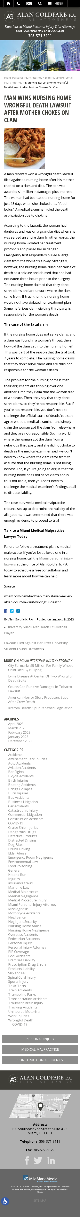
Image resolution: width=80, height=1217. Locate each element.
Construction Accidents (25, 819)
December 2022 (20, 741)
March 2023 (17, 728)
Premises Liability (21, 960)
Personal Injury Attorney (27, 947)
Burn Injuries (18, 793)
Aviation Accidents (22, 767)
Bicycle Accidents (21, 776)
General (14, 870)
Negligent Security (22, 921)
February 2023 (19, 732)
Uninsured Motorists (24, 1011)
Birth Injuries (18, 780)
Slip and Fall (17, 973)
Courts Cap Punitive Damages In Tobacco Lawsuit (40, 688)
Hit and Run (17, 874)
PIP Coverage (18, 951)
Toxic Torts (17, 986)
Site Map (40, 1200)
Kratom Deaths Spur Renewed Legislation (40, 708)
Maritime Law (18, 887)
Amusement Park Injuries (27, 759)
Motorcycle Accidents (24, 913)
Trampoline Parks (22, 994)
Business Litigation (23, 802)
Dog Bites (15, 844)
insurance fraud (20, 883)
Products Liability (21, 968)
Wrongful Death (20, 1020)
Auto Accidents (19, 763)
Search (40, 3)
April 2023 (16, 724)
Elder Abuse (17, 853)
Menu (59, 3)
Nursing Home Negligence (28, 930)
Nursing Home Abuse (24, 926)
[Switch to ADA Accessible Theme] (5, 1201)
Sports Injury (18, 981)
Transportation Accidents (27, 999)
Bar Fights (16, 771)
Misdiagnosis (18, 909)
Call (18, 3)
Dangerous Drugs (22, 832)
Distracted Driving (22, 840)
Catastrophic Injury (23, 810)
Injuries (14, 879)
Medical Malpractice (23, 891)
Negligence (17, 917)
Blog (47, 77)
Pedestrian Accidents (24, 938)
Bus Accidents (18, 797)
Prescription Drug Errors (27, 964)
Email (29, 3)
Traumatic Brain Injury (25, 1003)
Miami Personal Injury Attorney (23, 77)
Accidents (15, 754)
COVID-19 (15, 823)
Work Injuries (18, 1016)
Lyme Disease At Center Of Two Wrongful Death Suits (40, 678)
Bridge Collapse (20, 789)
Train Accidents (20, 990)
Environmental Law (23, 861)
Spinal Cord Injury (22, 977)
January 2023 (18, 736)
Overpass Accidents (23, 934)
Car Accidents (18, 806)
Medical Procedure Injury (27, 900)
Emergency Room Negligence (30, 857)
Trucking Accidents (22, 1007)
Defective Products (22, 836)
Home (8, 3)
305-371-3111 (40, 35)
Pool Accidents (19, 956)
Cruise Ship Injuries (23, 827)
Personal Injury (20, 943)
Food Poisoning (20, 866)
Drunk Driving (19, 849)
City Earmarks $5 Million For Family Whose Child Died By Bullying (40, 667)
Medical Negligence (23, 896)
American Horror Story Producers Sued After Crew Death (38, 699)
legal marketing (35, 1189)
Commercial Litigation (25, 814)
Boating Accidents (22, 784)
